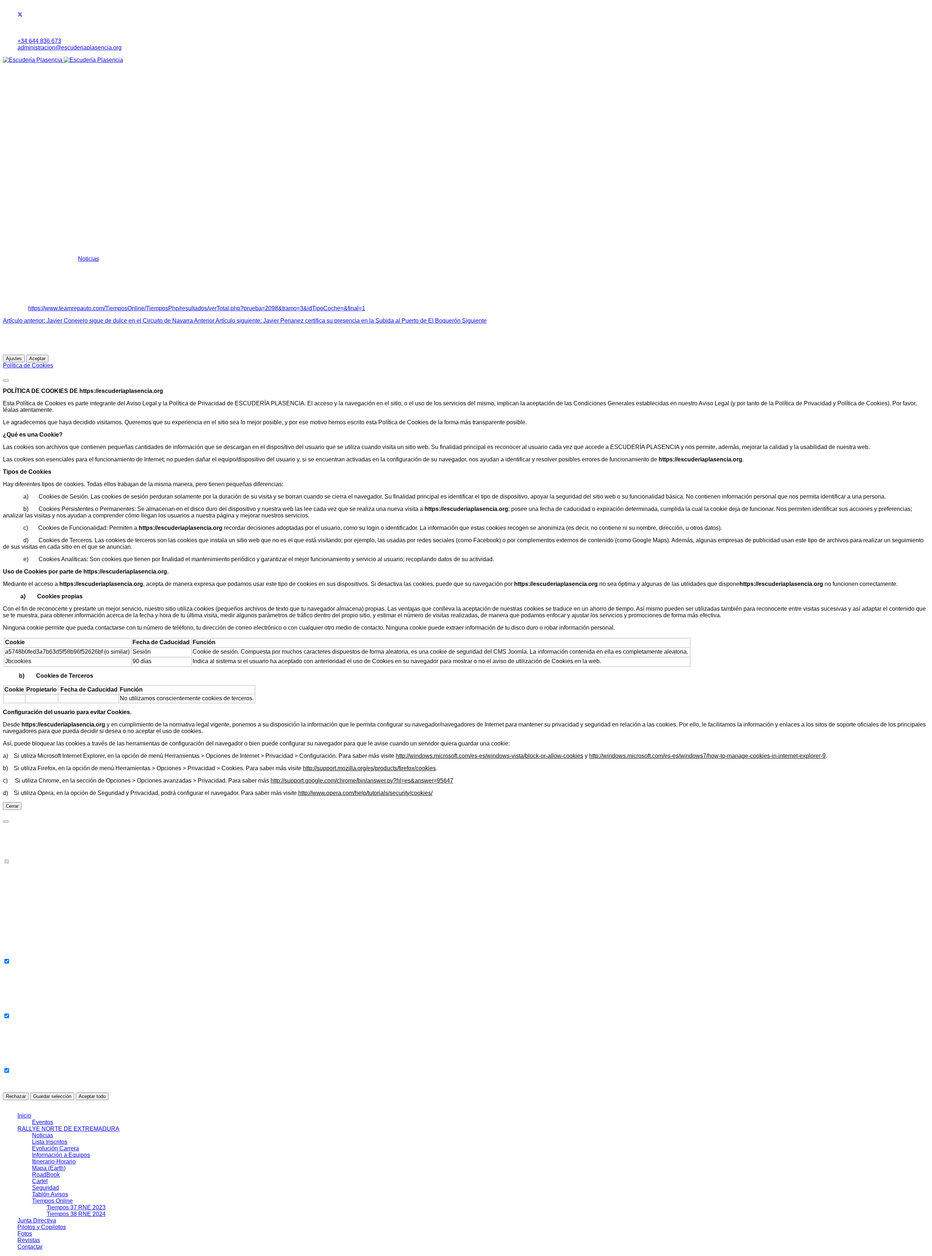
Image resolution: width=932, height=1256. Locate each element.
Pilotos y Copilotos (41, 184)
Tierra (39, 197)
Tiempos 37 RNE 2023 (76, 164)
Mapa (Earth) (49, 125)
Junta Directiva (36, 177)
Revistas (28, 216)
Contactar (30, 223)
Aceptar (37, 358)
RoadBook (46, 131)
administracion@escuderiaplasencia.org (69, 47)
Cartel (40, 138)
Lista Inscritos (49, 98)
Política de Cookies (28, 365)
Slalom (41, 203)
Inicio (24, 72)
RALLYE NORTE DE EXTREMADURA (68, 85)
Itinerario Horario (53, 118)
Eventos (42, 79)
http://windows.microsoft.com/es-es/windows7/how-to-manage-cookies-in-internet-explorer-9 (707, 756)
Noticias (42, 92)
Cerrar (12, 806)
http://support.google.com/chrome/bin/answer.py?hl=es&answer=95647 (361, 780)
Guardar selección (52, 1096)
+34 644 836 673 (39, 41)
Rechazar (16, 1096)
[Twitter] (20, 15)
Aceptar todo (92, 1096)
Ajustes (14, 358)
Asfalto (41, 190)
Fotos (24, 210)
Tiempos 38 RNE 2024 (76, 171)
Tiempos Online (52, 157)
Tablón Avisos (50, 151)
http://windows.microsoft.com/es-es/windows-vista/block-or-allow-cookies (489, 756)
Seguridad (45, 144)
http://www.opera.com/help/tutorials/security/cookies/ (365, 793)
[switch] (6, 861)
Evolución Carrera (55, 105)
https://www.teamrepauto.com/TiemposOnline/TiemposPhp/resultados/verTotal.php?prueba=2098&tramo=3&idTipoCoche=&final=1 (196, 308)
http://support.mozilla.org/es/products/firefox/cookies (369, 768)
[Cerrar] (6, 380)
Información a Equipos (61, 112)
